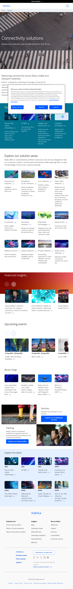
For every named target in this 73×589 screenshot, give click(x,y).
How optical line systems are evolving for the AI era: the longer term (11, 389)
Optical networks (27, 251)
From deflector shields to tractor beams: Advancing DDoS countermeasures (41, 308)
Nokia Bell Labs (36, 532)
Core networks (43, 181)
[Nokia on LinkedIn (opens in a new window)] (48, 557)
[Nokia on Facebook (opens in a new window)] (44, 557)
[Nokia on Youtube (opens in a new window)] (38, 557)
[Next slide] (13, 284)
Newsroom (54, 525)
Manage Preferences (17, 107)
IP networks (9, 222)
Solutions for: (11, 521)
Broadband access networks (27, 182)
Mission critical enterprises (15, 528)
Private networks (44, 251)
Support (19, 562)
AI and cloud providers (13, 525)
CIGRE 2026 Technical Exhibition (13, 358)
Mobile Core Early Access (42, 124)
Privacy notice (19, 583)
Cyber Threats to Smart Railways (44, 495)
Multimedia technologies (42, 223)
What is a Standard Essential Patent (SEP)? (61, 388)
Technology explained (38, 535)
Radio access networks (60, 252)
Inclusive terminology (39, 583)
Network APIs (60, 222)
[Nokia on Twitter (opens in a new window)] (41, 557)
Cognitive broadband (59, 124)
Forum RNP (62, 357)
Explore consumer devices (41, 567)
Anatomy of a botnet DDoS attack (60, 472)
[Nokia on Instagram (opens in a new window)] (34, 557)
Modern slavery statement (55, 583)
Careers (53, 528)
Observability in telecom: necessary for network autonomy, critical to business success (16, 309)
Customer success (57, 539)
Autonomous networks (9, 182)
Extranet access (21, 555)
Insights (34, 521)
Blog (32, 525)
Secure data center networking (9, 125)
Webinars (34, 542)
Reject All (41, 107)
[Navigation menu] (68, 6)
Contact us (19, 552)
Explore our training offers (17, 441)
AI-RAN (24, 123)
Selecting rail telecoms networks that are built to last (27, 497)
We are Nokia (55, 521)
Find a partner (21, 559)
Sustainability (55, 535)
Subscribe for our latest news (43, 552)
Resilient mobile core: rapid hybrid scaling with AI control (27, 388)
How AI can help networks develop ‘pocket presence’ (61, 497)
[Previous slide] (7, 284)
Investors (54, 532)
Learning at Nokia (37, 528)
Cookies (10, 583)
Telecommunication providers (16, 532)
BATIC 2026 (36, 357)
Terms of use (28, 583)
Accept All (55, 107)
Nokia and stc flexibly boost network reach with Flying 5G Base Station (43, 389)
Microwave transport (25, 223)
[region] (36, 99)
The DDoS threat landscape (11, 495)
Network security (11, 251)
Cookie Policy (52, 100)
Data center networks (59, 182)
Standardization (36, 539)
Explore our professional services (54, 419)
